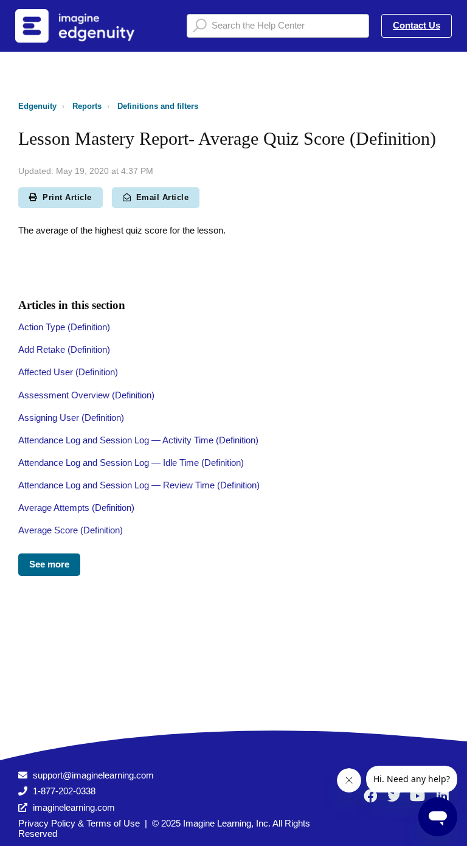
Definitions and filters (157, 106)
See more (49, 564)
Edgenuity (37, 106)
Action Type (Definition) (64, 327)
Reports (87, 106)
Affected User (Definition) (68, 372)
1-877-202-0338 (64, 791)
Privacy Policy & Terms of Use (79, 823)
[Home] (90, 26)
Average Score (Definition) (70, 530)
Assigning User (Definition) (71, 417)
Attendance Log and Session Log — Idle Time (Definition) (131, 462)
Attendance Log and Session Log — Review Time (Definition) (139, 485)
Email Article (162, 197)
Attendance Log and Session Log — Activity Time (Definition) (138, 440)
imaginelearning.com (74, 807)
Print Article (67, 197)
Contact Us (416, 25)
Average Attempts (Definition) (76, 507)
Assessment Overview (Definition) (86, 395)
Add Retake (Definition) (64, 349)
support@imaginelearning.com (93, 775)
